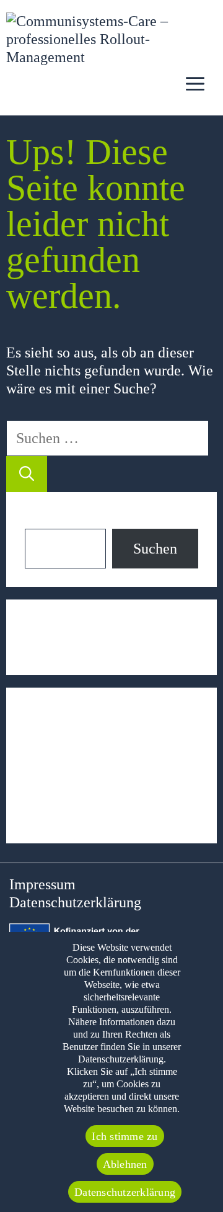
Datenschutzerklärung (75, 902)
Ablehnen (125, 1164)
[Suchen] (26, 474)
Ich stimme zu (124, 1136)
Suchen (47, 519)
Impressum (42, 884)
